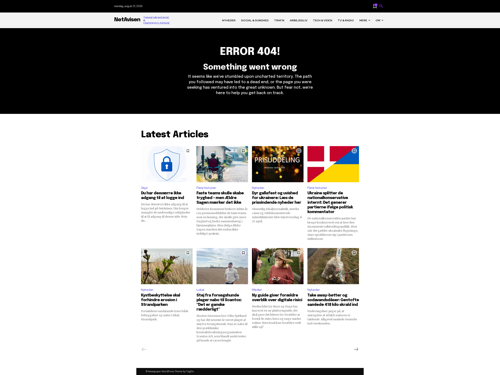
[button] (381, 6)
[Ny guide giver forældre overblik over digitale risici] (278, 266)
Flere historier (206, 188)
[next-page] (356, 349)
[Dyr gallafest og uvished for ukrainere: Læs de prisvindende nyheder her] (278, 164)
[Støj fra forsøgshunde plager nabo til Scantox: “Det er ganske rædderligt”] (222, 266)
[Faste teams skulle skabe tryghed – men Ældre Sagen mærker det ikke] (222, 164)
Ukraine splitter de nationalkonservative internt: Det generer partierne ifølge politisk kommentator (330, 202)
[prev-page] (144, 349)
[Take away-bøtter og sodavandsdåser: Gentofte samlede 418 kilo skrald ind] (333, 266)
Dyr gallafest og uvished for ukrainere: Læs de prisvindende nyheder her (276, 198)
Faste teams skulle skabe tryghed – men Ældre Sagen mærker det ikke (220, 198)
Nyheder (258, 188)
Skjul (144, 188)
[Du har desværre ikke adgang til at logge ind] (167, 164)
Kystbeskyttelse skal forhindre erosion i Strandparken (160, 300)
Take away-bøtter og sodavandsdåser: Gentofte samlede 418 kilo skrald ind (333, 300)
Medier (257, 290)
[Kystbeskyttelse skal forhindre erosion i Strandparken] (167, 266)
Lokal (200, 290)
